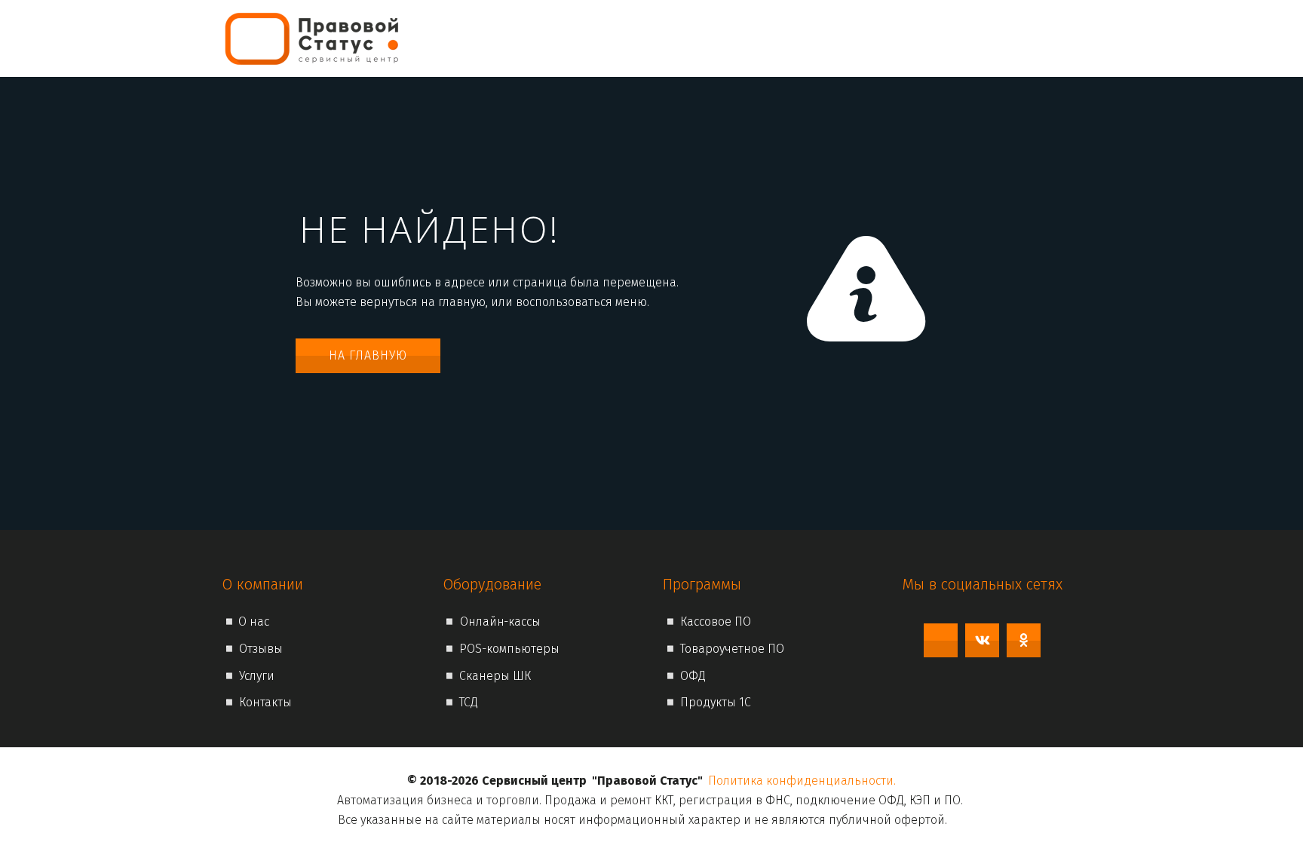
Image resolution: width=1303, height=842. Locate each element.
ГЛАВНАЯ (648, 38)
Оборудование (895, 38)
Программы (785, 38)
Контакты (997, 38)
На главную (368, 355)
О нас (706, 38)
